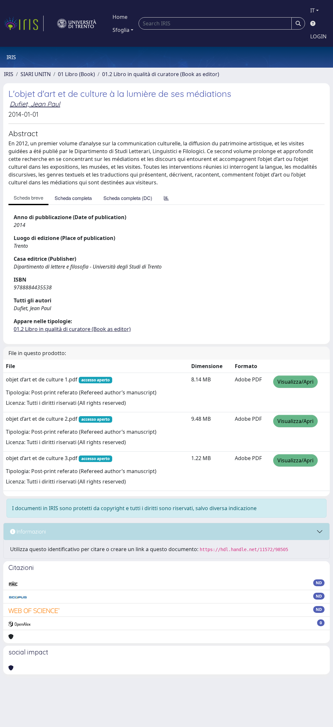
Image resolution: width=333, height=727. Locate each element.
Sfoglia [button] (121, 29)
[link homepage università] (77, 23)
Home (120, 16)
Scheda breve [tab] (28, 197)
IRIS (8, 74)
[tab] (166, 198)
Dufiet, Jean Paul (35, 104)
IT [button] (312, 10)
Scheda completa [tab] (73, 197)
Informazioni (30, 531)
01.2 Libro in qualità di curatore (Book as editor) (160, 74)
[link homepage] (24, 23)
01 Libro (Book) (76, 74)
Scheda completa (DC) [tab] (127, 197)
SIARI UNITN (35, 74)
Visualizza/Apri (295, 381)
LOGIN (318, 36)
